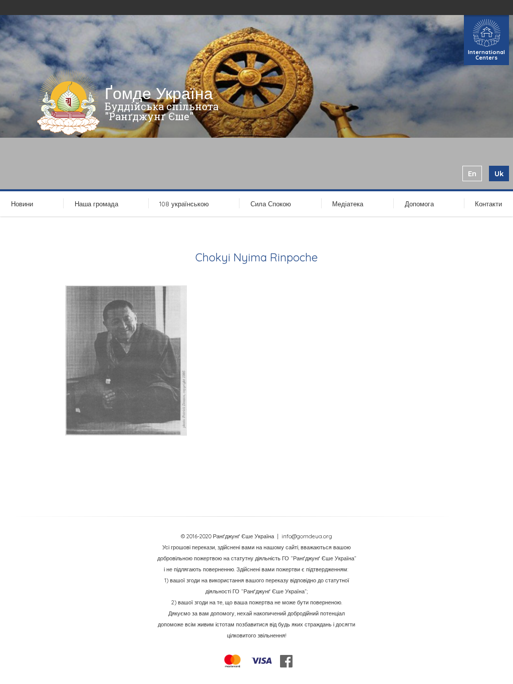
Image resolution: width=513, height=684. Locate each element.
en (472, 173)
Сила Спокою (270, 204)
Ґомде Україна (159, 93)
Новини (22, 204)
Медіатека (347, 204)
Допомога (419, 204)
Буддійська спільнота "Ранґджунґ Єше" (161, 111)
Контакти (488, 204)
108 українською (184, 204)
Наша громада (96, 204)
